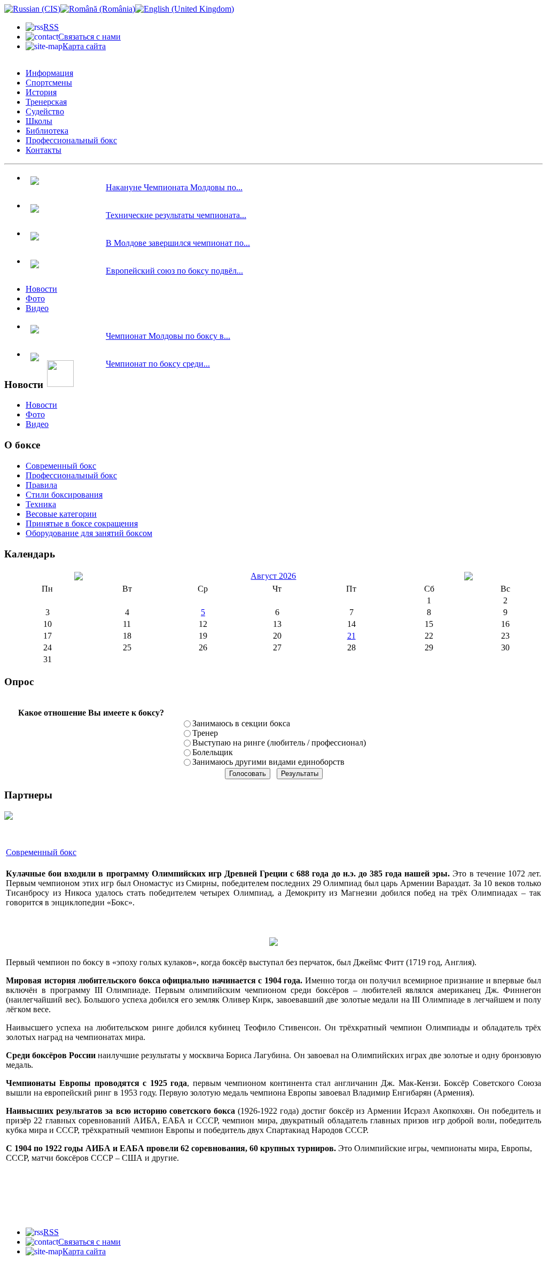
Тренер (205, 733)
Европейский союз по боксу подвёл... (174, 270)
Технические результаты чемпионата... (176, 215)
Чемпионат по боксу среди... (158, 363)
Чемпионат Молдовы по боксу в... (168, 335)
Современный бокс (41, 852)
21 (351, 635)
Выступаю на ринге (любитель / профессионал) (279, 742)
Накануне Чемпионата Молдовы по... (174, 187)
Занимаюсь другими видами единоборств (268, 761)
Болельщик (212, 752)
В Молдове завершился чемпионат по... (178, 242)
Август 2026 (273, 575)
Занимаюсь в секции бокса (241, 723)
